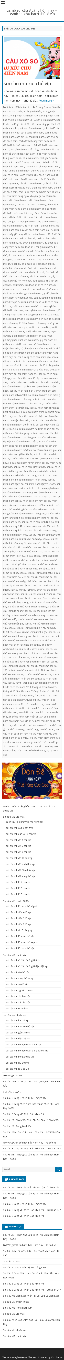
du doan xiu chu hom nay (27, 259)
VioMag (13, 1357)
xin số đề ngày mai (35, 720)
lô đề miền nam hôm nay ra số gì (36, 323)
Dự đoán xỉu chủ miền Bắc (22, 263)
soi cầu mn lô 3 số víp (17, 1068)
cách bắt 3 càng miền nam (29, 132)
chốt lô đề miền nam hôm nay (35, 191)
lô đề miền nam (11, 318)
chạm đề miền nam (42, 187)
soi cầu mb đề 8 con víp (18, 851)
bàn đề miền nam (45, 119)
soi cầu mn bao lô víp (17, 1020)
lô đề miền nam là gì (40, 327)
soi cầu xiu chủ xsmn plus (44, 657)
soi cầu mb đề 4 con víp (18, 839)
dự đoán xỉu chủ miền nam (38, 268)
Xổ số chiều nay (37, 750)
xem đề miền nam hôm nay (30, 704)
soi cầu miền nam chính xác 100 (25, 403)
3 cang (39, 107)
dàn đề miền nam (18, 200)
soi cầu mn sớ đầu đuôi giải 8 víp (23, 1044)
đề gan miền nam (47, 221)
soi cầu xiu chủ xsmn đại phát (35, 572)
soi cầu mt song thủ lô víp (19, 978)
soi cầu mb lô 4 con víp (18, 882)
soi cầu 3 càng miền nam (16, 352)
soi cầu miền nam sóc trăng (18, 492)
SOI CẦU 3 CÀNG (12, 1091)
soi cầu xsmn (14, 682)
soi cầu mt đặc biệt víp (18, 996)
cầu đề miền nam (29, 179)
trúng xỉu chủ (33, 699)
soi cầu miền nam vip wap (42, 530)
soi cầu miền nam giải (44, 450)
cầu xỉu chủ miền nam (31, 183)
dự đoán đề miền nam (31, 242)
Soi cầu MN (35, 534)
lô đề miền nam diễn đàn (34, 318)
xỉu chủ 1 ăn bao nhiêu (35, 725)
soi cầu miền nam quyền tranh (43, 488)
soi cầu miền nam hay (22, 458)
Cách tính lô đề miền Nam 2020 (42, 166)
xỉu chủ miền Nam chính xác (45, 737)
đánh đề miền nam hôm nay (18, 213)
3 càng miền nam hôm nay (23, 115)
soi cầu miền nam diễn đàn (26, 441)
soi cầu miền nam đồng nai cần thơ (38, 445)
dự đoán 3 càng (23, 238)
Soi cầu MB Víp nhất (13, 816)
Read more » (46, 100)
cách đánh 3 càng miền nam (34, 140)
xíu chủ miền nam (38, 733)
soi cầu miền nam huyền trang (24, 462)
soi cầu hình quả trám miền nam (31, 361)
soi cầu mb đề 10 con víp (19, 857)
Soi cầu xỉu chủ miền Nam (38, 543)
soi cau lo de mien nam (21, 369)
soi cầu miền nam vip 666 (37, 526)
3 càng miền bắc (32, 111)
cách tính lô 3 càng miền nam (25, 162)
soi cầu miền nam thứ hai (31, 505)
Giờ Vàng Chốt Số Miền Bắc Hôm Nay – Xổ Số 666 (29, 1142)
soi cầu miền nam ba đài (22, 382)
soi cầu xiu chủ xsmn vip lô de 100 (27, 670)
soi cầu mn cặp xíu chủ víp (20, 1026)
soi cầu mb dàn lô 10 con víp (21, 833)
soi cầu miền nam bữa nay (17, 399)
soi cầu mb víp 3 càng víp (19, 930)
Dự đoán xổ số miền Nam (38, 284)
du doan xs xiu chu (13, 293)
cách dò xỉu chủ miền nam (24, 158)
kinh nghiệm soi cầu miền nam (41, 310)
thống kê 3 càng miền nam (37, 682)
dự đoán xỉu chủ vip (43, 280)
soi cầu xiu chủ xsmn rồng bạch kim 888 (24, 661)
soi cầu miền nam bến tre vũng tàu (28, 390)
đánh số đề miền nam (21, 217)
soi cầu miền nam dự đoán (17, 450)
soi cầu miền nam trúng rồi (35, 517)
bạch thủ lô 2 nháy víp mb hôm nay (24, 821)
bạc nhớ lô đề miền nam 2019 (19, 119)
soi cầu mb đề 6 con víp (18, 845)
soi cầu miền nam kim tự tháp (29, 466)
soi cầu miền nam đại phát (45, 433)
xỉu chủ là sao (47, 729)
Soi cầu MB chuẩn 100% (16, 901)
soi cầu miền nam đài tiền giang (20, 437)
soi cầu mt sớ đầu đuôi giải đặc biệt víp (27, 966)
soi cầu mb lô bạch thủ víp (20, 948)
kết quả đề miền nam (20, 301)
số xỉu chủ (54, 348)
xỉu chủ (18, 725)
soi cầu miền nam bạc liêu (17, 386)
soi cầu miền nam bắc (47, 382)
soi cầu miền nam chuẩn (44, 420)
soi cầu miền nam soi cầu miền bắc (33, 496)
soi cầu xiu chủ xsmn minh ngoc (30, 631)
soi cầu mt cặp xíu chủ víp (19, 990)
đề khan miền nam (13, 225)
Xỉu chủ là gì (31, 729)
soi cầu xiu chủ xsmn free (33, 598)
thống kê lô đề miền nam (16, 691)
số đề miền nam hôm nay (34, 348)
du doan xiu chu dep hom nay (24, 255)
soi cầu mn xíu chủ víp (27, 83)
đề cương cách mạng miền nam (20, 221)
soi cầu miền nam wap (15, 534)
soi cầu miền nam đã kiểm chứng (33, 428)
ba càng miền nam (49, 115)
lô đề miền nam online (37, 331)
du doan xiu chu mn (40, 276)
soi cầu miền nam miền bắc (33, 471)
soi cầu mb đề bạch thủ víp (20, 864)
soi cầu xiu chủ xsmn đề (40, 576)
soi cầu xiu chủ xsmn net (41, 636)
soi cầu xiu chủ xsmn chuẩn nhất (20, 568)
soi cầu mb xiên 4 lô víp (18, 912)
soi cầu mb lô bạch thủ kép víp (22, 906)
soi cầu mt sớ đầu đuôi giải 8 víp (23, 960)
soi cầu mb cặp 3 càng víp (19, 827)
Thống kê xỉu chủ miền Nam (18, 695)
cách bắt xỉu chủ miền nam (29, 136)
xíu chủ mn (9, 746)
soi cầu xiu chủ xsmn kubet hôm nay (27, 606)
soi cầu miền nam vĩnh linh (36, 521)
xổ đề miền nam (19, 750)
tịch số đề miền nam (14, 699)
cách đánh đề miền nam (45, 145)
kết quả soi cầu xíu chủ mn (28, 306)
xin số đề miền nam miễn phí (24, 716)
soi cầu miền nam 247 (25, 373)
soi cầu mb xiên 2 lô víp (18, 924)
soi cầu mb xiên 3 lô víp (18, 918)
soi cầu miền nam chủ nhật (28, 416)
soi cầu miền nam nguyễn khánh (38, 483)
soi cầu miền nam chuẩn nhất (19, 424)
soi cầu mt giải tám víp (18, 1002)
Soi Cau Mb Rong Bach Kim (17, 1126)
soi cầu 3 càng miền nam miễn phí (32, 357)
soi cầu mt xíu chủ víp (17, 972)
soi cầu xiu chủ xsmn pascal (34, 653)
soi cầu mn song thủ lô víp (20, 1056)
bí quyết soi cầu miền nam (29, 128)
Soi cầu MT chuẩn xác (14, 955)
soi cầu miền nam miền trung (30, 479)
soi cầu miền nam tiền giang (30, 513)
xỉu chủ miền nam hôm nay (17, 742)
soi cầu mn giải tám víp (18, 1032)
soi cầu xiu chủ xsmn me (31, 619)
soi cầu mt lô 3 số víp (17, 1008)
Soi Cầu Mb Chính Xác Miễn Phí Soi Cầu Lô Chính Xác (31, 1120)
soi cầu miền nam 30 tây (26, 378)
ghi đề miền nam (33, 293)
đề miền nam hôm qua (37, 229)
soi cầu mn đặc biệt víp (18, 1038)
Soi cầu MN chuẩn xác (18, 107)
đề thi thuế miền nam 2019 (38, 234)
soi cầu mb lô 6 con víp (18, 888)
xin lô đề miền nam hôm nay (30, 708)
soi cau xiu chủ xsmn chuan (43, 564)
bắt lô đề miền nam (30, 124)
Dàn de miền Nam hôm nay (31, 204)
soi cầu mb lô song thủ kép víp (22, 942)
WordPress (56, 1357)
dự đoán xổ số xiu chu (47, 289)
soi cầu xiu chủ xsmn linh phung (28, 615)
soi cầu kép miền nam (22, 365)
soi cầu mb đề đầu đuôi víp (20, 870)
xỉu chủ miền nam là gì (46, 742)
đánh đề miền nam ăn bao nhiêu (38, 208)
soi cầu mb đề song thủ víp (20, 876)
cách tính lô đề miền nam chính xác (22, 170)
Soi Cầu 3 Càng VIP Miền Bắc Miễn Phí (23, 1114)
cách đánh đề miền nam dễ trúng (21, 149)
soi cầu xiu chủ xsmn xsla (37, 674)
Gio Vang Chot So (12, 1075)
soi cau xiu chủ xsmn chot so (24, 560)
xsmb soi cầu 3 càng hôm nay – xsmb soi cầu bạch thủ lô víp (32, 12)
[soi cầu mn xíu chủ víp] (32, 59)
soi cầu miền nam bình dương (44, 395)
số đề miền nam (23, 344)
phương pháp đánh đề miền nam (20, 339)
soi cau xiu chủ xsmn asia (29, 551)
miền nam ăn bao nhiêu (40, 335)
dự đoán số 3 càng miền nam (36, 246)
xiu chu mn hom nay (27, 746)
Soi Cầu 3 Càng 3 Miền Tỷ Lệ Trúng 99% (24, 1097)
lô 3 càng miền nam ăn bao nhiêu (40, 314)
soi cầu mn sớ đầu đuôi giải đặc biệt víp (27, 1050)
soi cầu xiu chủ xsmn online (29, 649)
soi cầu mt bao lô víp (17, 984)
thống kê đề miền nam (44, 687)
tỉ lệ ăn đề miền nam (46, 695)
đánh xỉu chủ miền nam (46, 217)
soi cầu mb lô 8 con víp (18, 894)
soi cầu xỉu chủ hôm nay (28, 538)
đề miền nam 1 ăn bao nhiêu (39, 225)
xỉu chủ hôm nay (15, 729)
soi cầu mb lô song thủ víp (20, 936)
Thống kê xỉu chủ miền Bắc (45, 691)
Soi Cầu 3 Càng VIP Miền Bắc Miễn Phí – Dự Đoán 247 (32, 1148)
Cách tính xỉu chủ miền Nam (35, 174)
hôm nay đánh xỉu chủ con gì (24, 297)
